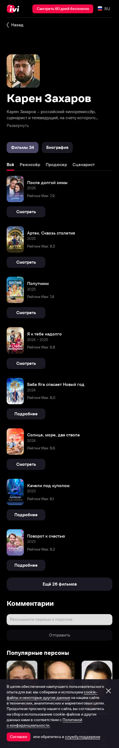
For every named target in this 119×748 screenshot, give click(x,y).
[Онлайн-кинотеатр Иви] (14, 8)
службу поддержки (82, 736)
